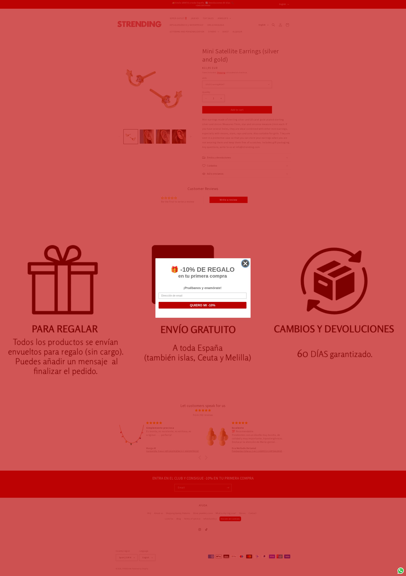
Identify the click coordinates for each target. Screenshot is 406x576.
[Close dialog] (245, 263)
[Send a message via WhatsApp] (400, 570)
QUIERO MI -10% (202, 305)
